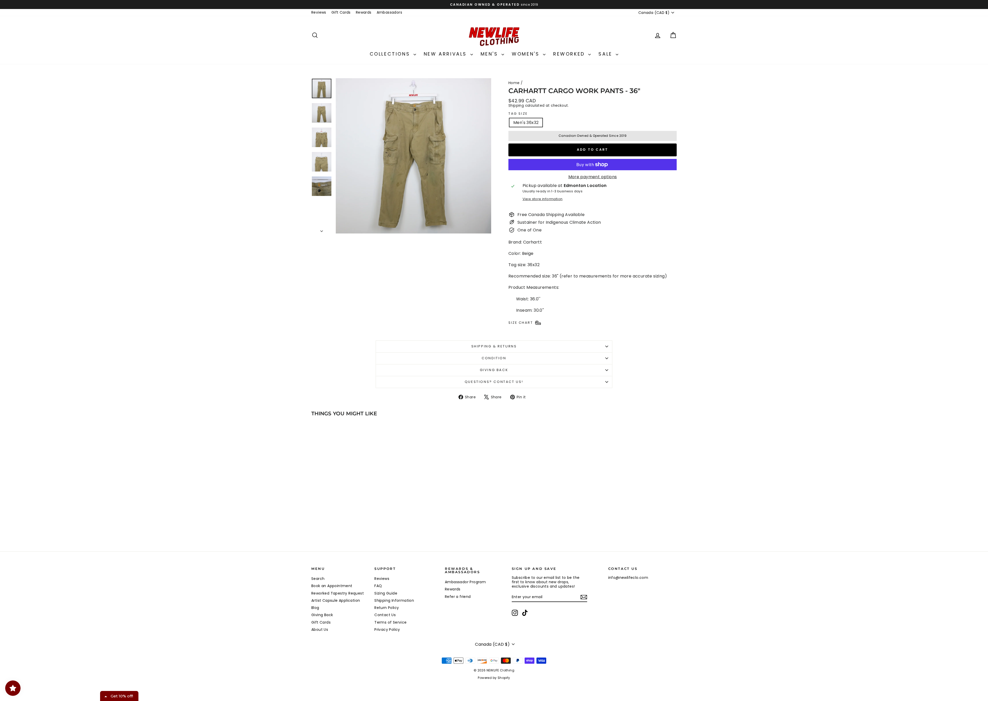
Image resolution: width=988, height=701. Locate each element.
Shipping (516, 105)
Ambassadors (389, 12)
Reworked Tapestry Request (337, 593)
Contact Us (385, 614)
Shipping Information (394, 600)
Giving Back (494, 369)
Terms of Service (390, 622)
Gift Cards (341, 12)
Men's (490, 54)
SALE (606, 54)
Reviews (318, 12)
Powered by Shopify (494, 678)
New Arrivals (446, 54)
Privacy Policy (387, 629)
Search (317, 578)
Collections (391, 54)
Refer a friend (458, 596)
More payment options (592, 176)
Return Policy (386, 607)
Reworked (570, 54)
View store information (543, 199)
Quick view (355, 510)
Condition (494, 358)
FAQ (378, 585)
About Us (319, 629)
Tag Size (518, 114)
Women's (527, 54)
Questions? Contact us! (494, 381)
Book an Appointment (331, 585)
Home (514, 82)
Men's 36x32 (526, 122)
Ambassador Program (465, 582)
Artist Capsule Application (335, 600)
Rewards (364, 12)
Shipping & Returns (494, 346)
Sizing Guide (385, 593)
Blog (315, 607)
